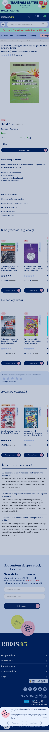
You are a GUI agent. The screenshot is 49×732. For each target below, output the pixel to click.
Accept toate (33, 723)
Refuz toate (15, 723)
